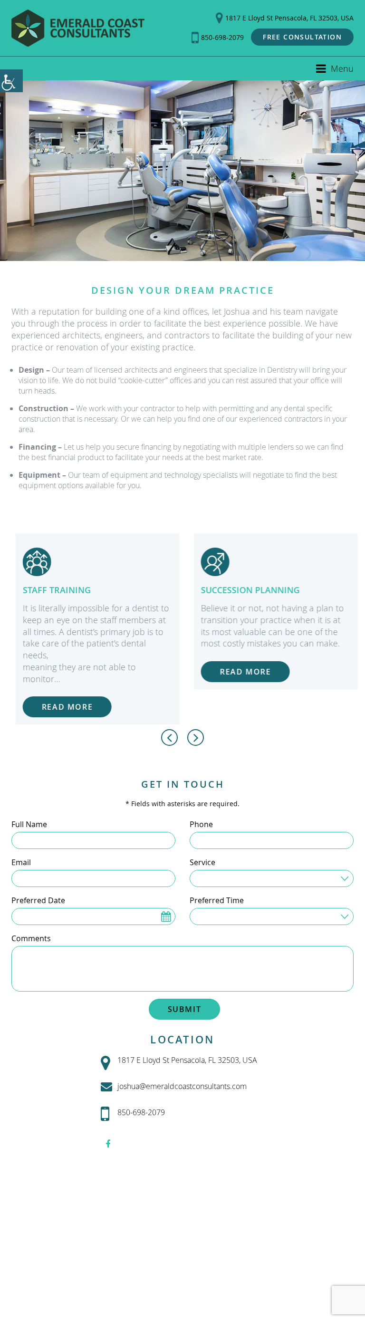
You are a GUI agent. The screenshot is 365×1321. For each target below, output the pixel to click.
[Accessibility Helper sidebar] (11, 80)
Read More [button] (63, 707)
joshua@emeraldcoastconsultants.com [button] (182, 1086)
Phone (201, 824)
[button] (77, 28)
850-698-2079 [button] (222, 37)
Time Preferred (224, 915)
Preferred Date (38, 900)
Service (202, 862)
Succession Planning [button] (246, 590)
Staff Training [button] (52, 590)
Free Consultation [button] (302, 36)
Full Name (29, 824)
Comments (31, 938)
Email (21, 862)
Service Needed (225, 877)
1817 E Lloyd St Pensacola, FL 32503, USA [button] (289, 17)
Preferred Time (217, 900)
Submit (185, 1009)
